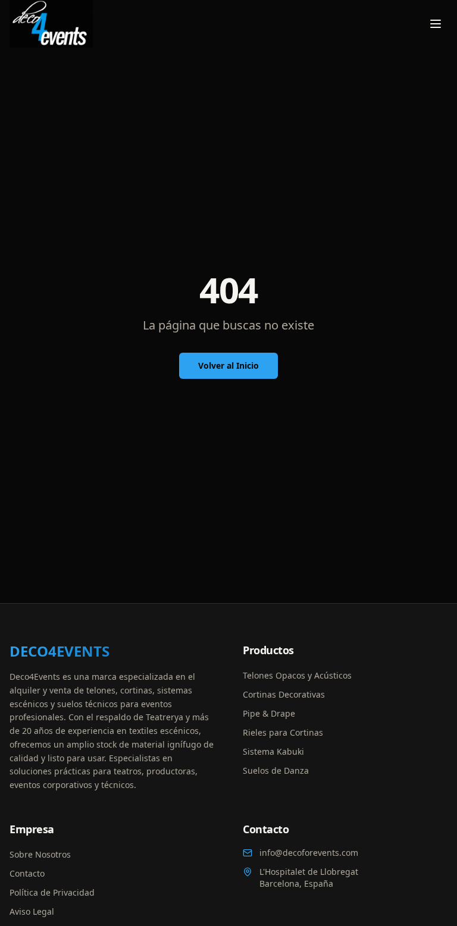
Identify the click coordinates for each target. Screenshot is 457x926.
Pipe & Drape (269, 713)
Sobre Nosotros (40, 854)
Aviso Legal (32, 911)
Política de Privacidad (52, 892)
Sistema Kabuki (273, 751)
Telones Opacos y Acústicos (297, 675)
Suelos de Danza (276, 770)
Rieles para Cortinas (283, 732)
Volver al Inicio (228, 365)
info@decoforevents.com (308, 852)
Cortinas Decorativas (284, 694)
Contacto (27, 873)
